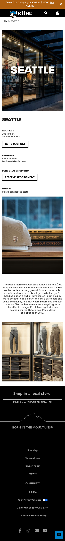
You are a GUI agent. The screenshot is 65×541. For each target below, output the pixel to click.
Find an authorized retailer (32, 402)
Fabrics (32, 473)
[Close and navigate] (61, 4)
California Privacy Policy (32, 515)
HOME (6, 21)
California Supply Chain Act (32, 507)
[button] (3, 13)
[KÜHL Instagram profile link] (28, 530)
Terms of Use (32, 458)
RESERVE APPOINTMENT (19, 177)
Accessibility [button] (32, 483)
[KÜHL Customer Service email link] (36, 530)
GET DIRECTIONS (15, 144)
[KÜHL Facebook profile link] (20, 530)
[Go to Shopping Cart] (57, 13)
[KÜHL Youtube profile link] (45, 530)
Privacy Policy (32, 466)
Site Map (32, 450)
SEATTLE (15, 21)
